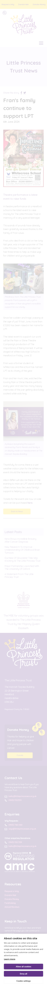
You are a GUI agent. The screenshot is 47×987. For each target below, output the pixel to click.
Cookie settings (23, 981)
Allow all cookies (23, 966)
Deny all (23, 974)
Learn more (9, 959)
